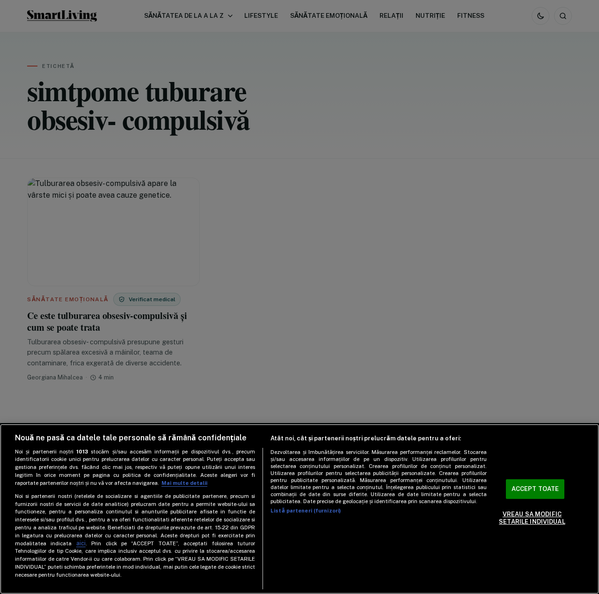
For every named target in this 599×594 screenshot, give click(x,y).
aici (81, 543)
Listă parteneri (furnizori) (305, 510)
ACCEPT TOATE (535, 489)
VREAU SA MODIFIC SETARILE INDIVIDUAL (532, 518)
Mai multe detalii (184, 483)
